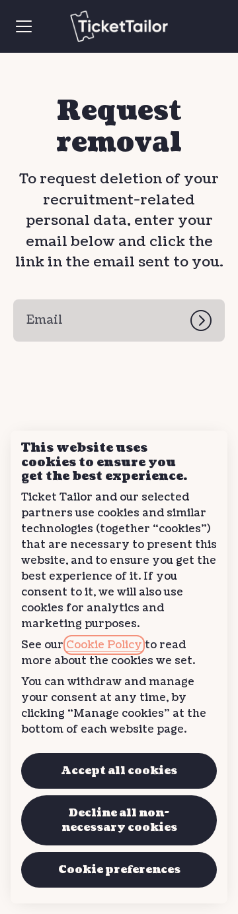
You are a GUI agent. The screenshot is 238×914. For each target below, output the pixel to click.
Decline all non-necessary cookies (119, 820)
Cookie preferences (119, 870)
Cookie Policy (104, 645)
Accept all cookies (119, 771)
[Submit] (207, 320)
